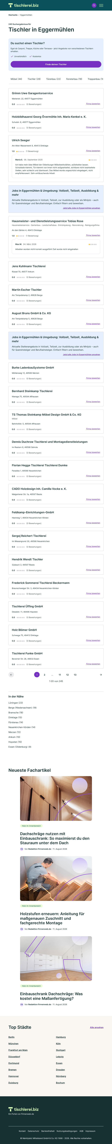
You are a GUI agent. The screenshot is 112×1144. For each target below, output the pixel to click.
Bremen (12, 1069)
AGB (81, 1131)
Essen (59, 1063)
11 (60, 674)
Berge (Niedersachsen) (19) (22, 707)
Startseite (12, 15)
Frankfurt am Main (18, 1050)
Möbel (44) (16, 79)
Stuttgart (60, 1050)
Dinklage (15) (15, 717)
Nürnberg (61, 1076)
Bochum (60, 1082)
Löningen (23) (15, 702)
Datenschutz (33, 1131)
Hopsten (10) (15, 742)
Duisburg (13, 1082)
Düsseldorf (14, 1056)
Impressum (90, 1131)
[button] (94, 5)
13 (75, 674)
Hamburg (61, 1037)
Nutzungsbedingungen (67, 1131)
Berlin (11, 1037)
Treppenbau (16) (96, 79)
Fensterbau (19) (74, 79)
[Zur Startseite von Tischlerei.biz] (23, 5)
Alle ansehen (97, 1027)
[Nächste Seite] (101, 674)
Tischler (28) (34, 79)
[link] (56, 98)
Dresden (60, 1069)
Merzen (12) (14, 732)
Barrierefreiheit (47, 1131)
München (13, 1043)
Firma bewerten (93, 103)
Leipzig (60, 1056)
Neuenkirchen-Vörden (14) (21, 727)
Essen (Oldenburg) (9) (19, 746)
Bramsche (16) (15, 712)
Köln (58, 1043)
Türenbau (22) (53, 79)
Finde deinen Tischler (56, 64)
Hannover (13, 1076)
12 (67, 674)
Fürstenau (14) (15, 722)
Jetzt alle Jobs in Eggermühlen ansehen (81, 208)
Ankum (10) (14, 737)
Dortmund (13, 1063)
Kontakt (22, 1131)
